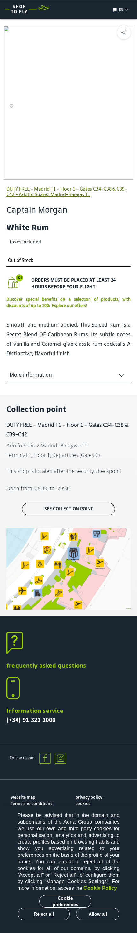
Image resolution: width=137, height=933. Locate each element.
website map (23, 797)
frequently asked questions (46, 665)
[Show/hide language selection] (116, 10)
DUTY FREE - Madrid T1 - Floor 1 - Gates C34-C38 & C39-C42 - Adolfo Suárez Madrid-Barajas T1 (66, 191)
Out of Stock (20, 260)
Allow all (98, 913)
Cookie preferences (65, 901)
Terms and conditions (31, 803)
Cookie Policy (100, 888)
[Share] (124, 32)
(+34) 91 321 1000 (30, 720)
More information (31, 374)
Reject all (44, 913)
